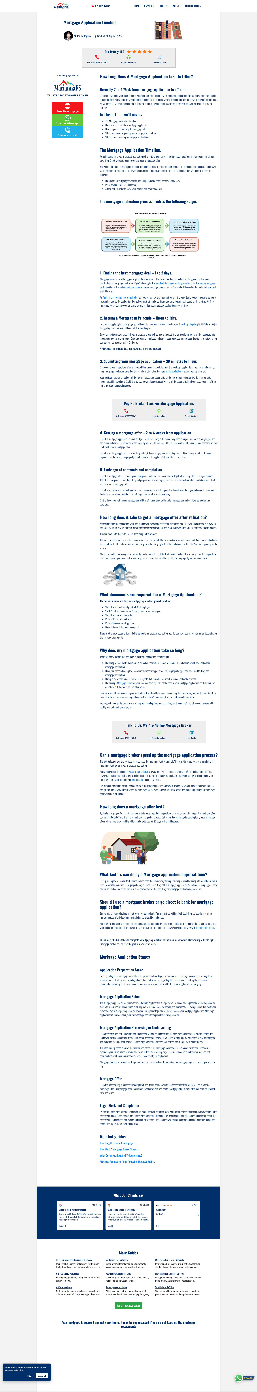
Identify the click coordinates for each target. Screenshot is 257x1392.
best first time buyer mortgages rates (173, 283)
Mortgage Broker (125, 683)
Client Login (193, 6)
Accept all (42, 1375)
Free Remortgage (68, 111)
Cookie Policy (18, 1370)
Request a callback (128, 62)
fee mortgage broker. (205, 928)
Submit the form (159, 62)
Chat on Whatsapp (67, 123)
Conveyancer (142, 476)
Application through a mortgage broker (120, 297)
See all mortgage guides (128, 1305)
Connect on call (68, 135)
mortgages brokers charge (136, 772)
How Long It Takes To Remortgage (116, 1143)
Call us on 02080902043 (97, 62)
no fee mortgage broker (130, 287)
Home (136, 6)
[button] (59, 1215)
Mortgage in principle (190, 324)
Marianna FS (137, 780)
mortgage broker (173, 371)
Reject (29, 1375)
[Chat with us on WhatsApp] (245, 1378)
